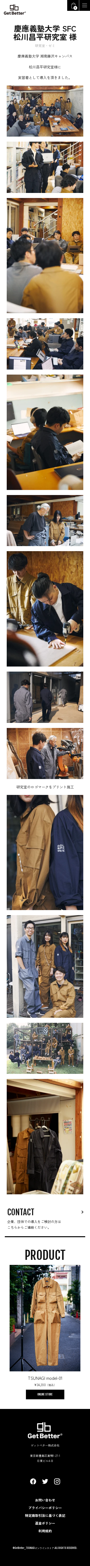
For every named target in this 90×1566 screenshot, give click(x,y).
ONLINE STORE (45, 1394)
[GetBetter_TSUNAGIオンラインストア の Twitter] (45, 1481)
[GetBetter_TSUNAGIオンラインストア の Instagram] (57, 1481)
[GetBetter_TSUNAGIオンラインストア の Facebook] (33, 1481)
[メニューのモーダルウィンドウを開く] (84, 5)
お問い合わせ (45, 1500)
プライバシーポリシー (45, 1507)
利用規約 (45, 1530)
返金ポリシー (45, 1523)
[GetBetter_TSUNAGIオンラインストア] (15, 9)
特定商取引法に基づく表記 (45, 1515)
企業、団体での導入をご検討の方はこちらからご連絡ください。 (34, 1224)
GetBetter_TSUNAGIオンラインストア (34, 1547)
